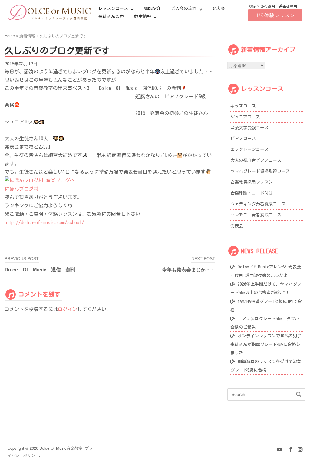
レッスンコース (113, 8)
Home (10, 35)
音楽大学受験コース (249, 128)
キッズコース (243, 106)
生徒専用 (289, 6)
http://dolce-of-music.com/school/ (44, 222)
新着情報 (27, 35)
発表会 (218, 8)
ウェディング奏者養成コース (257, 204)
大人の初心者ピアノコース (255, 160)
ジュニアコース (245, 117)
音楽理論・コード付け (251, 193)
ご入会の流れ (183, 8)
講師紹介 (152, 8)
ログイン (67, 309)
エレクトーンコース (249, 149)
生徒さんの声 (111, 16)
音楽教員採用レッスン (251, 182)
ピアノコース (243, 138)
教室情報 (142, 16)
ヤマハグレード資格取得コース (260, 171)
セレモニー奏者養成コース (255, 215)
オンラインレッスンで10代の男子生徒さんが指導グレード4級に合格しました (265, 344)
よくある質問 (264, 6)
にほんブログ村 (21, 188)
